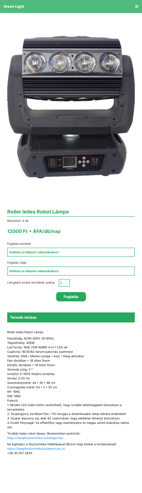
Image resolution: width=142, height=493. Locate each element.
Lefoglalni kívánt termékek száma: (31, 282)
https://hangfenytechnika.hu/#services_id (36, 448)
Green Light (14, 6)
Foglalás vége (16, 262)
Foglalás (71, 297)
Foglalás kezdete (19, 243)
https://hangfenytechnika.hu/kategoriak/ (35, 438)
